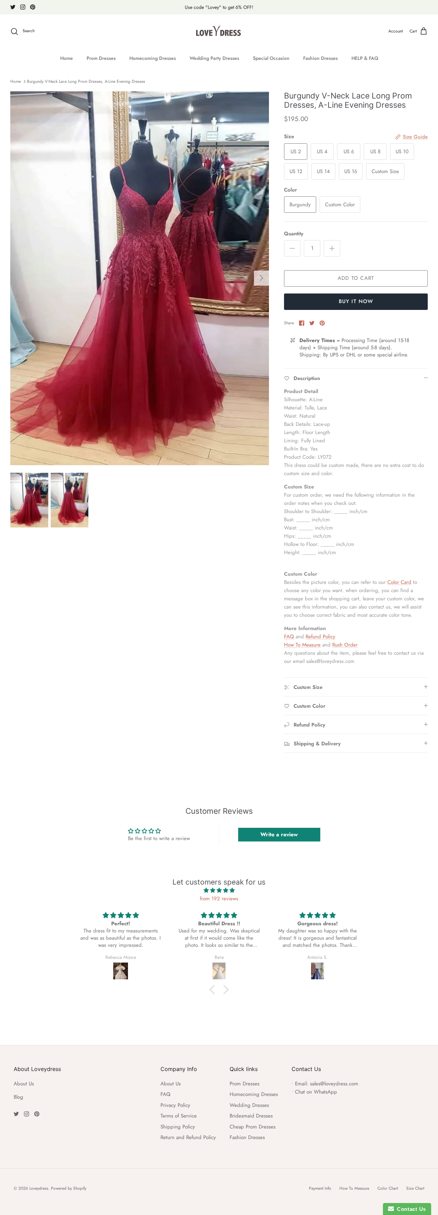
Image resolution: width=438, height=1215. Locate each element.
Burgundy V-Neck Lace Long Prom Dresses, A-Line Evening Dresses (86, 81)
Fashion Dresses (320, 58)
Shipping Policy (177, 1127)
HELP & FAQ (364, 58)
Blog (18, 1097)
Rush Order (345, 645)
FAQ (289, 636)
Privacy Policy (175, 1105)
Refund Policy (320, 636)
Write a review (279, 834)
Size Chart (415, 1188)
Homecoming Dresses (152, 58)
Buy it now (356, 301)
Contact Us (410, 1209)
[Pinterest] (32, 7)
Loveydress (38, 1188)
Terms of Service (178, 1116)
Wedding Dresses (249, 1105)
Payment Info (320, 1188)
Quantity (293, 233)
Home (66, 58)
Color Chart (387, 1188)
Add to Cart (356, 278)
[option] (139, 278)
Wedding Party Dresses (214, 58)
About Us (24, 1083)
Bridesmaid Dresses (251, 1116)
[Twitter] (12, 7)
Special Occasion (271, 58)
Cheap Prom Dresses (252, 1127)
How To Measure (302, 645)
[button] (214, 989)
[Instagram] (22, 7)
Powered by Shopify (68, 1188)
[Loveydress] (219, 31)
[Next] (261, 278)
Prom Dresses (101, 58)
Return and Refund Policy (188, 1137)
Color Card (399, 582)
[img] (219, 890)
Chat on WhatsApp (316, 1092)
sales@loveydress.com (334, 1083)
